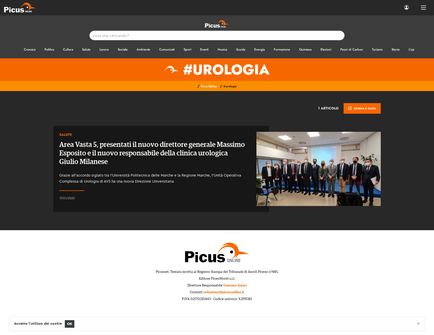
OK (69, 323)
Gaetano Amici (235, 285)
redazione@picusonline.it (223, 292)
